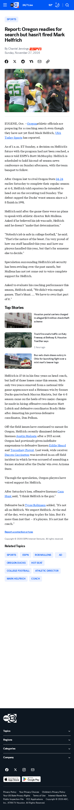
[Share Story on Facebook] (6, 61)
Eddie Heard (57, 445)
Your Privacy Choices (29, 792)
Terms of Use (39, 796)
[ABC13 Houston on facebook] (6, 770)
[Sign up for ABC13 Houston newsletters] (32, 770)
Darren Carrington (17, 454)
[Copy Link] (48, 61)
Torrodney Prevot (22, 450)
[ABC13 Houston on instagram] (24, 770)
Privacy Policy (9, 792)
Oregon (32, 123)
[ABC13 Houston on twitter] (15, 770)
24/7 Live (27, 5)
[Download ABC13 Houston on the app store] (11, 779)
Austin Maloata (26, 436)
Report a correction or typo (19, 532)
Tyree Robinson (35, 505)
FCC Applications (34, 799)
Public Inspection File (13, 799)
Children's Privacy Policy (53, 792)
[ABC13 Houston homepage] (14, 5)
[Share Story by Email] (39, 61)
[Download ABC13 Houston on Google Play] (31, 779)
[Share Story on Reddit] (23, 61)
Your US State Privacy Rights (16, 796)
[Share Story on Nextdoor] (31, 61)
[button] (5, 4)
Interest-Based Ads (57, 796)
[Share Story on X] (15, 61)
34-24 (59, 179)
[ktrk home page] (10, 718)
